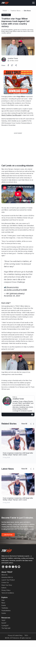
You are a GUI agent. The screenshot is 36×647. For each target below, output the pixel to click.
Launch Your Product (8, 580)
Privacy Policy (5, 590)
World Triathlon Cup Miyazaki (11, 115)
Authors (3, 588)
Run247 (3, 623)
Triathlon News (15, 10)
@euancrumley (12, 287)
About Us (4, 575)
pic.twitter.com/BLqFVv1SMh (15, 290)
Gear (3, 600)
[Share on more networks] (16, 65)
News (3, 603)
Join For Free (8, 534)
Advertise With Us (7, 577)
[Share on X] (12, 65)
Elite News (27, 10)
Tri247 (3, 620)
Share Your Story (6, 585)
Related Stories (8, 423)
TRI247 (4, 10)
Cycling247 (5, 625)
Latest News (7, 469)
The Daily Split (5, 628)
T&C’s (26, 635)
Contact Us (5, 582)
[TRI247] (5, 3)
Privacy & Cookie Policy (15, 635)
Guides (3, 613)
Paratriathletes (5, 610)
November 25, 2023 (12, 296)
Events (3, 605)
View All (24, 424)
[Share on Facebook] (8, 65)
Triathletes (4, 608)
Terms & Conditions (7, 593)
